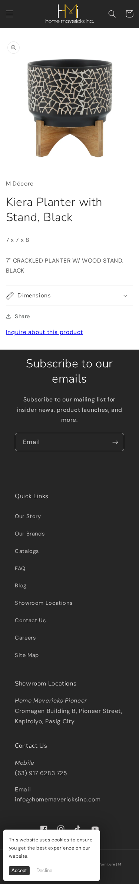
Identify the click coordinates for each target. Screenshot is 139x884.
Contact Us (30, 620)
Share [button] (22, 316)
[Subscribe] (115, 442)
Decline (44, 870)
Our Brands (29, 533)
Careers (25, 637)
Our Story (28, 516)
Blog (21, 585)
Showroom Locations (43, 603)
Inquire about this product (44, 332)
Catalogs (27, 551)
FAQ (20, 568)
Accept (19, 870)
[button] (9, 13)
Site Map (27, 655)
